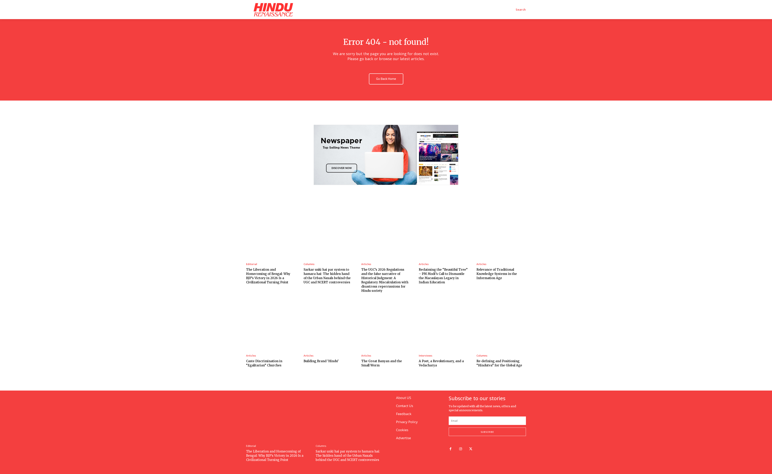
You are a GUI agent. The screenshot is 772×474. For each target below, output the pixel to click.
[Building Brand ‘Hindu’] (328, 325)
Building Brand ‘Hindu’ (321, 361)
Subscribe (487, 431)
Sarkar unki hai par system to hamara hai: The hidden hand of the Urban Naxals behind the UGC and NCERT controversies (348, 455)
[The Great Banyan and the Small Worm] (386, 325)
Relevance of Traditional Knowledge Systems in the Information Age (496, 274)
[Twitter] (471, 449)
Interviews (425, 355)
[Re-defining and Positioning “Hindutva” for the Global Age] (501, 325)
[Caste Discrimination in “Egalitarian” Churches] (271, 325)
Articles (366, 264)
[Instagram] (461, 449)
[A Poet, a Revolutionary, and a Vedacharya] (443, 325)
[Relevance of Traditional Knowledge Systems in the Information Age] (501, 234)
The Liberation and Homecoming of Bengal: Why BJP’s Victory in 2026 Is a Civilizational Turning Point (274, 455)
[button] (521, 9)
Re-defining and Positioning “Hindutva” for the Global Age (499, 363)
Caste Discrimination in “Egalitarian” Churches (264, 363)
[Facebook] (450, 449)
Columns (309, 264)
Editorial (251, 264)
